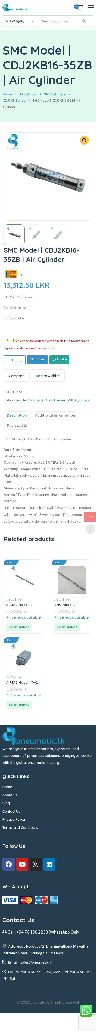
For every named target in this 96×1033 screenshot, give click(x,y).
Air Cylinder (28, 94)
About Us (9, 795)
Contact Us (11, 811)
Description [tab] (17, 415)
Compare (16, 376)
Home (7, 94)
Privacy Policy (13, 819)
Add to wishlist (48, 376)
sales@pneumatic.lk (36, 962)
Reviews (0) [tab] (17, 425)
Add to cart (38, 359)
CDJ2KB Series (14, 100)
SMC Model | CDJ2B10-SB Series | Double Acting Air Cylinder (70, 605)
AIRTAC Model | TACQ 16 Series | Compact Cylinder (23, 682)
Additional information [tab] (55, 415)
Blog (6, 803)
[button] (84, 140)
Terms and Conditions (20, 827)
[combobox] (20, 21)
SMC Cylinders (54, 94)
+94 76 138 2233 (32, 931)
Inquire (61, 359)
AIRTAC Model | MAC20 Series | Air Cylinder (20, 605)
